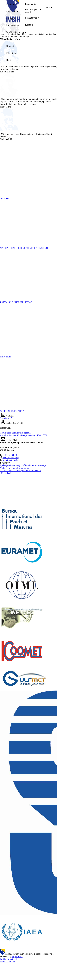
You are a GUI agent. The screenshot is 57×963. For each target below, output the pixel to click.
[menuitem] (31, 4)
